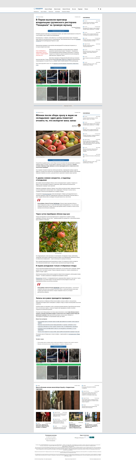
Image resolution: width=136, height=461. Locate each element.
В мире (38, 385)
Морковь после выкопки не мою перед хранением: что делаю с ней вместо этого (57, 324)
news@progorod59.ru (92, 445)
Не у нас (85, 26)
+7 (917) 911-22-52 (50, 437)
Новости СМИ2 (39, 83)
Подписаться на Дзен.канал (58, 30)
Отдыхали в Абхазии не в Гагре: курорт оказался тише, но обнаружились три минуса (58, 326)
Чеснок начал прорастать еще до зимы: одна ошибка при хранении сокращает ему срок (58, 331)
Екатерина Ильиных (76, 27)
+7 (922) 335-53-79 (71, 446)
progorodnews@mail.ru (50, 438)
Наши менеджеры (50, 440)
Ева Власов (74, 125)
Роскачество (39, 278)
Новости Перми (40, 16)
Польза (71, 422)
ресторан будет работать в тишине (62, 59)
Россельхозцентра (47, 193)
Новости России (40, 112)
